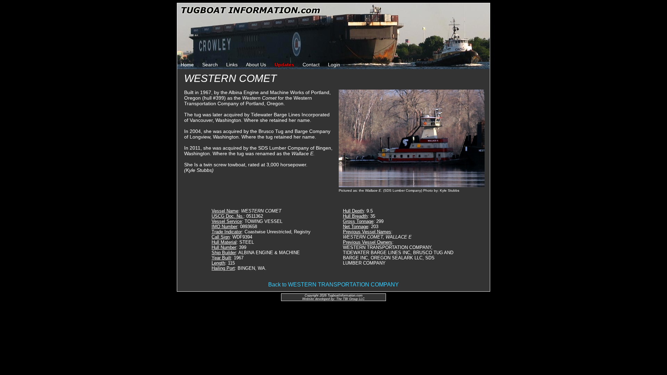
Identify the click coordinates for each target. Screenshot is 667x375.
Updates (284, 64)
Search (210, 64)
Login (334, 64)
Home (187, 64)
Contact (311, 64)
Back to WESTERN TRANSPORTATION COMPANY (333, 285)
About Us (256, 64)
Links (232, 64)
